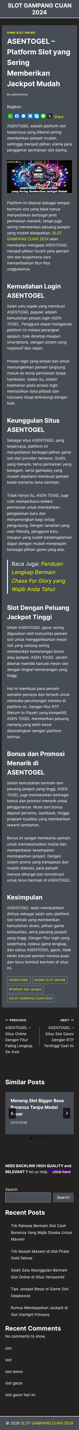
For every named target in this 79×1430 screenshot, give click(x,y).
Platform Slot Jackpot (25, 989)
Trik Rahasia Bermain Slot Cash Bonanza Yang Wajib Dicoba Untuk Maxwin (41, 1232)
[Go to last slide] (12, 1113)
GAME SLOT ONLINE (21, 32)
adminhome (19, 94)
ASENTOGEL (19, 980)
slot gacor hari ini (20, 1395)
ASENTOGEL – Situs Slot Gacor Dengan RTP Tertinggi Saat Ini (59, 1033)
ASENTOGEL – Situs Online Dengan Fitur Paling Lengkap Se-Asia (18, 1036)
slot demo (14, 1371)
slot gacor (14, 1383)
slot (8, 1348)
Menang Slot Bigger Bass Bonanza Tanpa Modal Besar (37, 1107)
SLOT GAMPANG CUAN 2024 (30, 998)
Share (58, 117)
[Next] (66, 1113)
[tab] (31, 1138)
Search (11, 1189)
